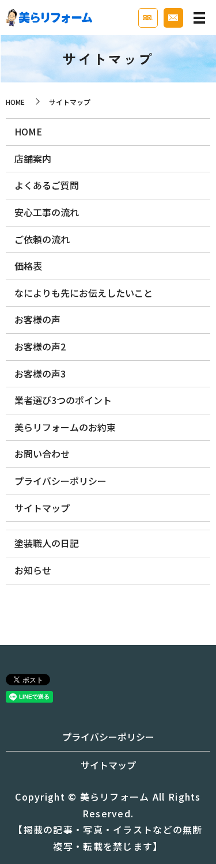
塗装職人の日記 (46, 543)
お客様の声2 (40, 346)
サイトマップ (42, 508)
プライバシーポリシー (60, 481)
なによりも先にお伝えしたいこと (83, 293)
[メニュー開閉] (199, 18)
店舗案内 (32, 158)
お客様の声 (37, 319)
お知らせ (32, 570)
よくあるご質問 (46, 185)
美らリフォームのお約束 (65, 427)
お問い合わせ (42, 454)
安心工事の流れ (46, 212)
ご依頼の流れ (42, 239)
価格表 (28, 266)
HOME (15, 102)
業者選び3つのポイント (63, 400)
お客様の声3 (40, 373)
